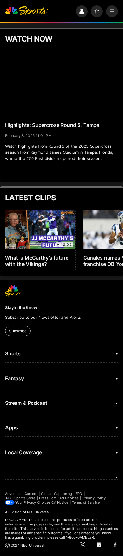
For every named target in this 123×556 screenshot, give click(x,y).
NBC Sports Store (20, 498)
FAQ (79, 493)
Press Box (47, 498)
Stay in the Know (21, 307)
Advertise (13, 493)
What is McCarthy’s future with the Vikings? (36, 261)
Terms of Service (86, 502)
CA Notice (59, 502)
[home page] (26, 11)
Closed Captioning (56, 493)
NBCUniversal (38, 512)
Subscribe (17, 331)
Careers (31, 493)
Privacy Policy (94, 498)
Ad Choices (69, 498)
